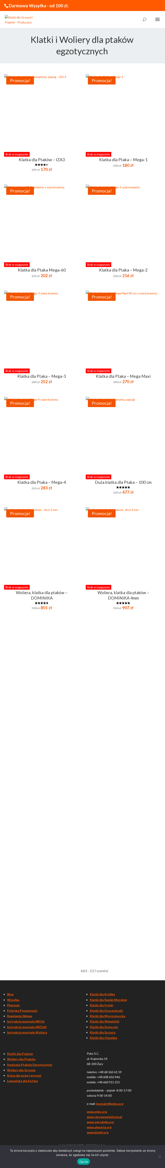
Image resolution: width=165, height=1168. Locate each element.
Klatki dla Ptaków (20, 1054)
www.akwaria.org (99, 1127)
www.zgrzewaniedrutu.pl (104, 1117)
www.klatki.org (97, 1132)
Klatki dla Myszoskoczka (107, 1016)
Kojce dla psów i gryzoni (24, 1075)
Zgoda (83, 1161)
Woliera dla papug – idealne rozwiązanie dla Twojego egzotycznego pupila (69, 815)
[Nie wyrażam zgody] (159, 1156)
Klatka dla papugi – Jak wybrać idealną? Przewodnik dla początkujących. (67, 863)
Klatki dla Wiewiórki (104, 1021)
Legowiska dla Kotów (22, 1081)
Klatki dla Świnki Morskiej (108, 1000)
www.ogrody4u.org (100, 1122)
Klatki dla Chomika (103, 1038)
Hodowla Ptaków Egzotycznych (29, 1065)
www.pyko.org (97, 1111)
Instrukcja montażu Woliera (27, 1032)
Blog (10, 994)
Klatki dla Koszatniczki (106, 1010)
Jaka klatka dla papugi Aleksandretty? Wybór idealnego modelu (60, 757)
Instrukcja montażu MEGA (25, 1021)
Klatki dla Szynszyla (104, 1027)
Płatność (13, 1005)
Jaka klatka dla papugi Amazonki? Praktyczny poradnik (53, 715)
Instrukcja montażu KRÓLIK (27, 1027)
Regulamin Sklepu (19, 1016)
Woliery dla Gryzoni (21, 1070)
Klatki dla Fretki (101, 1005)
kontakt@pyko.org (109, 1104)
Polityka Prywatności (22, 1010)
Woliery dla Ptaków (21, 1059)
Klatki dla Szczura (102, 1032)
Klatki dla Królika (102, 994)
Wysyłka (13, 1000)
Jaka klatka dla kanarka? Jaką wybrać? (39, 910)
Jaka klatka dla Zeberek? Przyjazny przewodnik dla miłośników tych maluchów (73, 667)
